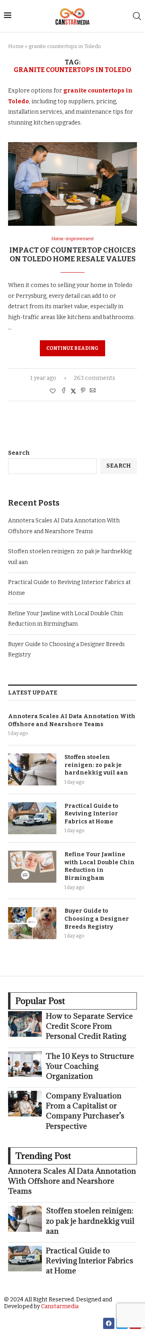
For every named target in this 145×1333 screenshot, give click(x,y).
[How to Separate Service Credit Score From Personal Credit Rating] (25, 1024)
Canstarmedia (60, 1306)
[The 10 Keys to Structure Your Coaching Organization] (25, 1064)
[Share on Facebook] (63, 391)
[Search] (137, 16)
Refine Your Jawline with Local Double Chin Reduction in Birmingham (99, 866)
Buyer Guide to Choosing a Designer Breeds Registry (96, 918)
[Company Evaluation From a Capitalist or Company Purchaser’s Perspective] (25, 1103)
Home (16, 46)
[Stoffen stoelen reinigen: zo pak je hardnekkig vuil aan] (32, 769)
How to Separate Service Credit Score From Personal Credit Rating (89, 1026)
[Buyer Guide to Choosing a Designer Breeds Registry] (32, 923)
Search (19, 453)
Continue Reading (72, 348)
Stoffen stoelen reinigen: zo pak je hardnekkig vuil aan (96, 765)
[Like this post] (53, 391)
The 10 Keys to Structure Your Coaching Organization (90, 1066)
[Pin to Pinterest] (83, 391)
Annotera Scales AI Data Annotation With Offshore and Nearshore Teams (71, 720)
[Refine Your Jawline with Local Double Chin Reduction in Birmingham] (32, 867)
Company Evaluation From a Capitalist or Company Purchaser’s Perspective (85, 1111)
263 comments (94, 378)
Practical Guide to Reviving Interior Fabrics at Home (91, 814)
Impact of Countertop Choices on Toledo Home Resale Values (72, 254)
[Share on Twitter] (73, 391)
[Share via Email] (92, 391)
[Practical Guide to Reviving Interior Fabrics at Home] (32, 818)
